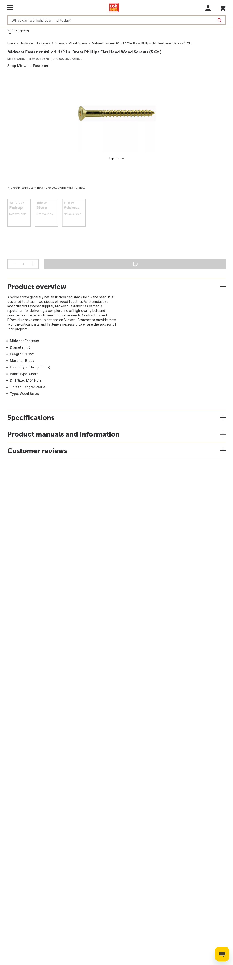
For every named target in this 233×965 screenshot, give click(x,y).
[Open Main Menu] (10, 7)
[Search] (220, 20)
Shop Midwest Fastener (27, 65)
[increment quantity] (32, 264)
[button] (208, 8)
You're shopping (18, 30)
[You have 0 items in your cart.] (223, 7)
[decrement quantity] (13, 264)
